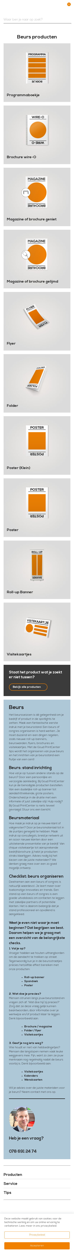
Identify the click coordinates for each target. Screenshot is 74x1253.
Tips (7, 1193)
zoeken (67, 19)
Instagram (41, 1207)
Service (10, 1184)
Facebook (32, 1207)
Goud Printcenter (30, 8)
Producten (13, 1175)
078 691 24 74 (23, 1152)
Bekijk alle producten (27, 687)
